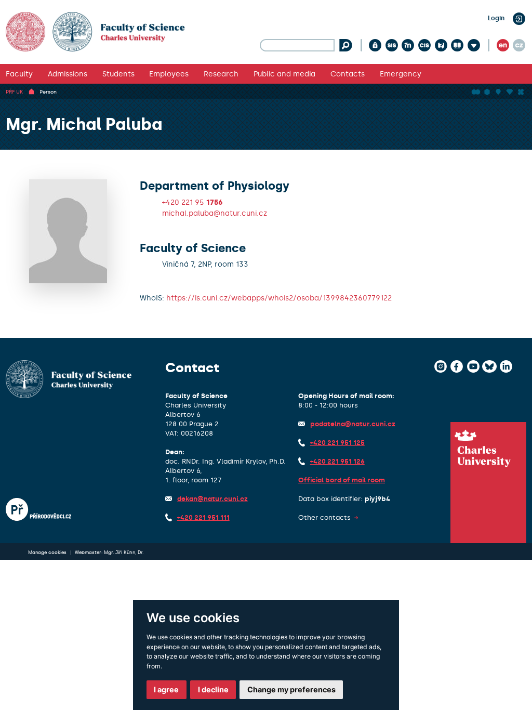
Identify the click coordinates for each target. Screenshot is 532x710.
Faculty (19, 73)
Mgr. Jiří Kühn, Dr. (123, 552)
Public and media (284, 73)
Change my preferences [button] (291, 689)
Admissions (67, 73)
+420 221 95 (192, 202)
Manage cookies (48, 552)
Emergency (400, 73)
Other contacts (324, 517)
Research (221, 73)
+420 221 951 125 (337, 442)
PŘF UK (14, 91)
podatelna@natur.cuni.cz (352, 424)
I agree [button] (166, 689)
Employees (169, 73)
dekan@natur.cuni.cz (212, 499)
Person (48, 91)
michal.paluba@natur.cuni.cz (214, 213)
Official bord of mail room (341, 480)
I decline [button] (213, 689)
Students (118, 73)
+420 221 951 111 (203, 517)
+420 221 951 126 (337, 461)
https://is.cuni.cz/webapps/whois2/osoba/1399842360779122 (279, 298)
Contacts (347, 73)
